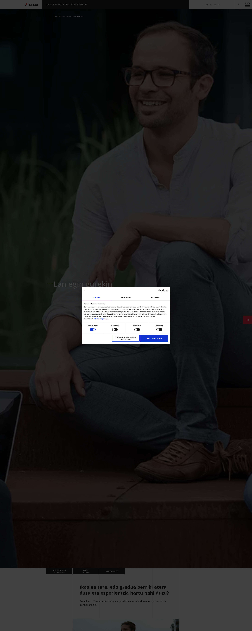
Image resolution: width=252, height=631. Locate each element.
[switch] (115, 329)
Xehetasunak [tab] (126, 297)
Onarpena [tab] (96, 297)
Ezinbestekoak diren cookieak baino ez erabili (125, 338)
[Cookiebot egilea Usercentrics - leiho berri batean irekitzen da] (159, 290)
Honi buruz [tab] (155, 297)
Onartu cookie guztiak (154, 338)
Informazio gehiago (101, 319)
